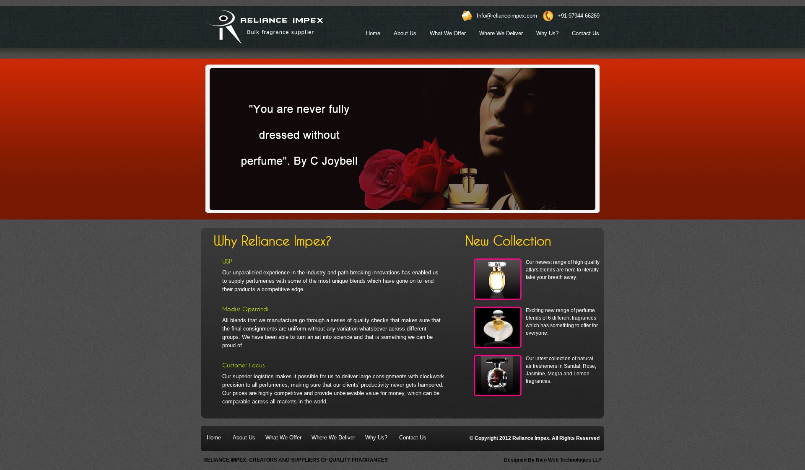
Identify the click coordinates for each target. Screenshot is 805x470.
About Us (405, 33)
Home (373, 33)
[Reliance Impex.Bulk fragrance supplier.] (264, 27)
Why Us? (547, 33)
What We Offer (448, 33)
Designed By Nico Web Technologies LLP (553, 460)
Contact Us (585, 33)
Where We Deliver (501, 33)
